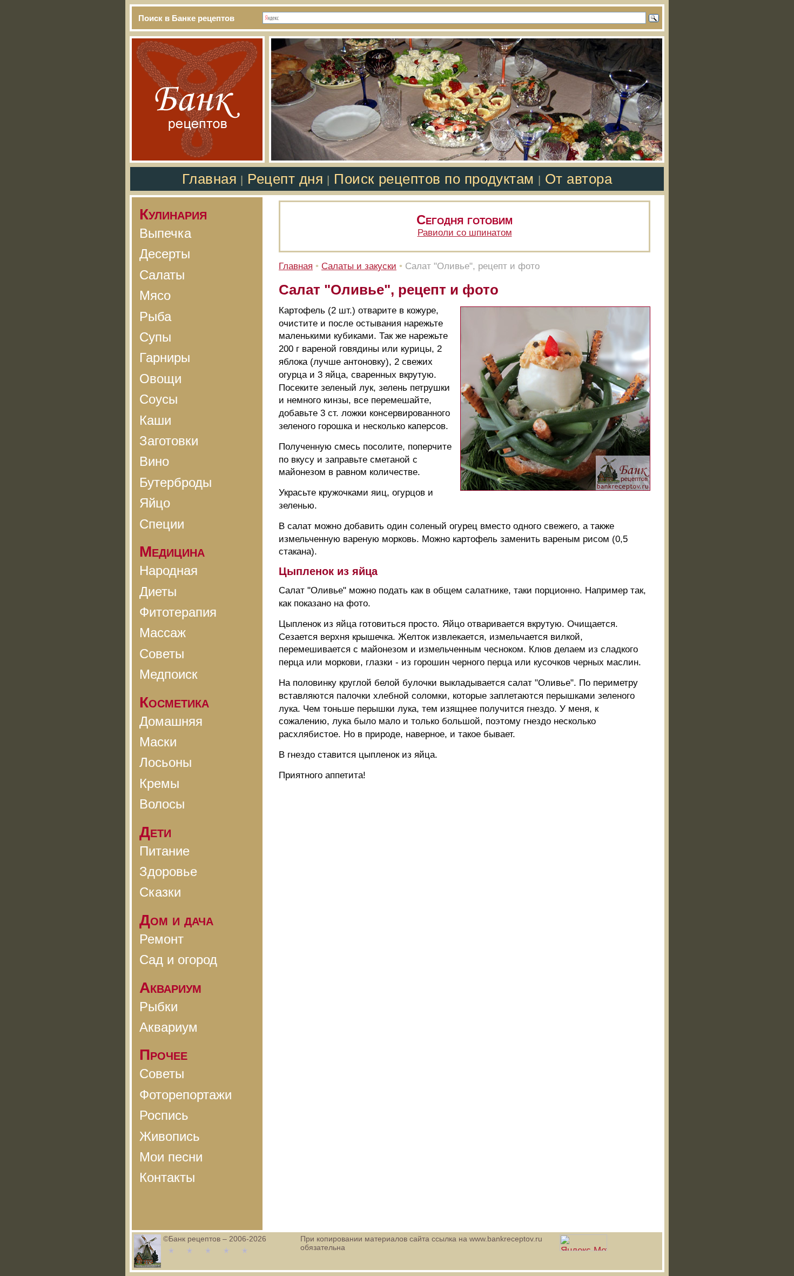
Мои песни (171, 1157)
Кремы (159, 783)
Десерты (164, 253)
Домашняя (171, 721)
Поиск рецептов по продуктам (434, 179)
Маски (158, 741)
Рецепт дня (285, 179)
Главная (209, 179)
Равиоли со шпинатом (465, 233)
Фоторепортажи (185, 1094)
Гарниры (164, 357)
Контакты (167, 1177)
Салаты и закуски (358, 266)
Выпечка (165, 233)
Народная (168, 570)
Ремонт (161, 939)
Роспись (164, 1115)
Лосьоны (165, 762)
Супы (155, 337)
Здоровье (168, 871)
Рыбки (158, 1006)
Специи (161, 524)
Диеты (158, 591)
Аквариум (168, 1027)
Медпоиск (168, 674)
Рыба (155, 316)
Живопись (169, 1136)
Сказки (160, 892)
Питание (164, 851)
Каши (155, 420)
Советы (161, 653)
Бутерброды (175, 482)
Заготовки (168, 440)
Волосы (162, 804)
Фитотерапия (178, 612)
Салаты (162, 275)
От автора (579, 179)
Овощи (160, 378)
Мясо (155, 295)
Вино (154, 461)
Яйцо (154, 503)
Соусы (158, 399)
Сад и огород (178, 959)
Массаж (162, 632)
